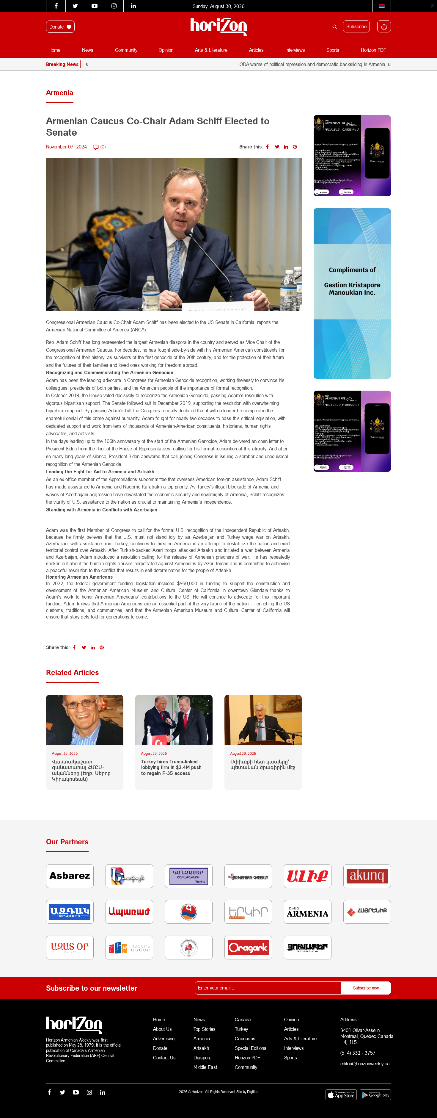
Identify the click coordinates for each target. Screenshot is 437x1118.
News (87, 50)
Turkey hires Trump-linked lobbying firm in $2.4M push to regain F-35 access (171, 767)
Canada (243, 1019)
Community (126, 50)
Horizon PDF (373, 50)
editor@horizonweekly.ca (365, 1063)
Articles (256, 50)
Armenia (202, 1038)
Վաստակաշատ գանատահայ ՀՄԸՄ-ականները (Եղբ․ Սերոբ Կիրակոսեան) (81, 770)
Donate (57, 26)
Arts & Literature (211, 50)
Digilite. (252, 1091)
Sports (332, 50)
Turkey (241, 1029)
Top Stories (205, 1029)
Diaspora (203, 1057)
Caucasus (245, 1038)
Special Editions (250, 1048)
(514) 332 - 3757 (357, 1053)
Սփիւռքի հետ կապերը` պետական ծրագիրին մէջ (262, 764)
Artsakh (201, 1048)
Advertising (164, 1038)
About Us (162, 1029)
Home (54, 50)
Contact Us (164, 1057)
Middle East (205, 1067)
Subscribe (356, 26)
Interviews (295, 50)
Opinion (166, 50)
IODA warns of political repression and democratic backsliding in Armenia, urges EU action (301, 64)
